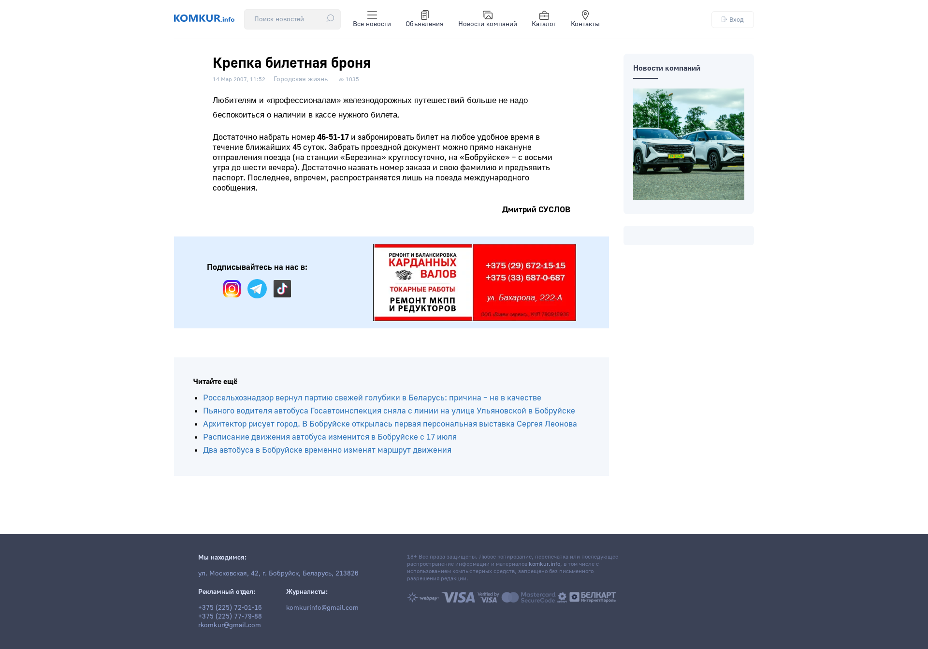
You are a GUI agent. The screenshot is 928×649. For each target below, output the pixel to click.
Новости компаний (487, 24)
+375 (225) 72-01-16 (230, 608)
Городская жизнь (301, 79)
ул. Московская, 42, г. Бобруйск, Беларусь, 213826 (278, 573)
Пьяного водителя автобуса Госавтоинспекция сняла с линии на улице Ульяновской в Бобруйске (389, 411)
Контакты (585, 24)
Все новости (372, 24)
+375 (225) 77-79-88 (230, 616)
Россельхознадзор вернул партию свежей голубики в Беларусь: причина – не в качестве (372, 398)
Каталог (544, 24)
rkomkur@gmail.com (229, 625)
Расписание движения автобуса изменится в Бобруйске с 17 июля (330, 437)
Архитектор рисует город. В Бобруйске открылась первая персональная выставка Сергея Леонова (390, 424)
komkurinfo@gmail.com (322, 608)
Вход (736, 19)
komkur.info (544, 564)
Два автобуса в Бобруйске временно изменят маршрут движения (327, 450)
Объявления (425, 24)
